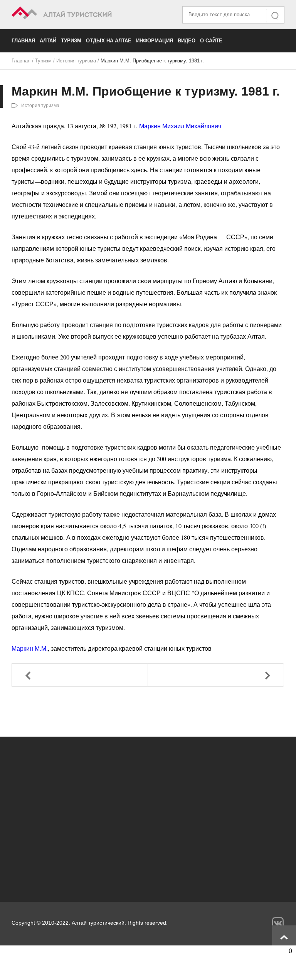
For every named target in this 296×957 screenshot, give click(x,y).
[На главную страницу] (80, 14)
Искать (275, 15)
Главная (23, 41)
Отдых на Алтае (108, 41)
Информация (154, 41)
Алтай (48, 41)
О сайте (211, 41)
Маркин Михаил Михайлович (180, 126)
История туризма (76, 61)
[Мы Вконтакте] (278, 923)
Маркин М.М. (30, 648)
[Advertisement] (148, 815)
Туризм (71, 41)
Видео (186, 41)
